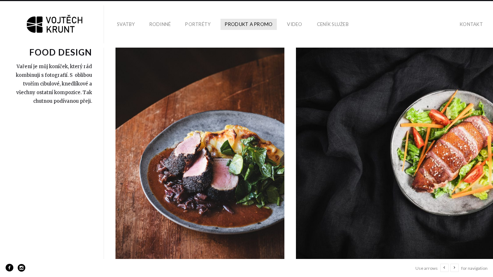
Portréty (197, 24)
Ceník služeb (333, 24)
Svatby (126, 24)
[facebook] (9, 268)
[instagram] (22, 268)
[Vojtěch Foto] (55, 24)
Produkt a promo (248, 24)
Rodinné (160, 24)
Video (294, 24)
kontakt (471, 24)
